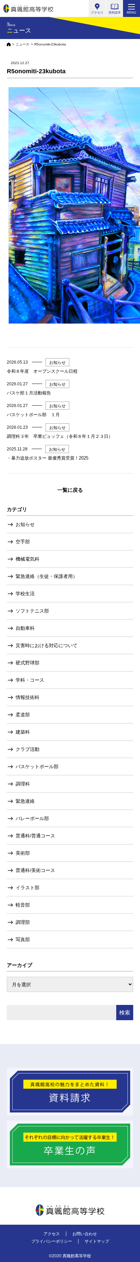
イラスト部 (27, 887)
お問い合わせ (84, 1233)
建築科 (23, 732)
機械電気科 (27, 559)
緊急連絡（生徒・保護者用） (46, 576)
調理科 (23, 784)
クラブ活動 (27, 749)
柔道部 (23, 714)
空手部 (23, 541)
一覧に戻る (70, 490)
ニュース (22, 44)
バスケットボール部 (37, 766)
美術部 (23, 853)
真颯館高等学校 (28, 8)
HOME (9, 44)
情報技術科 (27, 697)
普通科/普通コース (35, 835)
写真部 (23, 939)
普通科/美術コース (35, 870)
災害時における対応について (46, 645)
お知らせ (25, 524)
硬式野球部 (27, 662)
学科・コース (30, 680)
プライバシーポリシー (51, 1241)
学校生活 (25, 593)
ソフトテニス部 (32, 611)
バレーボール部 (32, 818)
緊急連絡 (25, 801)
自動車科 (25, 628)
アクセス (51, 1233)
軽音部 (23, 905)
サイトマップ (97, 1241)
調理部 (23, 922)
